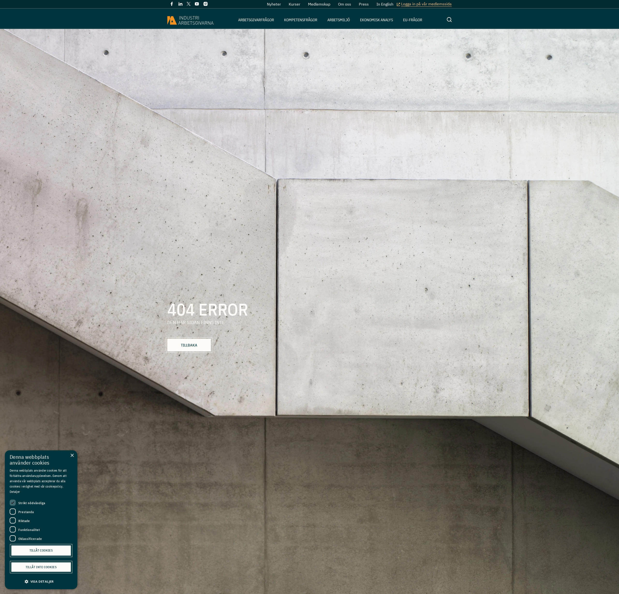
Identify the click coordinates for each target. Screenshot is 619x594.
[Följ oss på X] (189, 4)
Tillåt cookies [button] (41, 550)
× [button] (72, 455)
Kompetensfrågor (300, 19)
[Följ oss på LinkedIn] (180, 4)
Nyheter (274, 4)
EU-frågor (412, 19)
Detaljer (15, 492)
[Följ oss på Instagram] (205, 4)
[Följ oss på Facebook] (171, 4)
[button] (41, 582)
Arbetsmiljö (338, 19)
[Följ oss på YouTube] (196, 4)
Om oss (344, 4)
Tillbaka (189, 345)
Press (364, 4)
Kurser (294, 4)
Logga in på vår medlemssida (426, 3)
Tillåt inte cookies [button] (41, 567)
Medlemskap (319, 4)
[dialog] (41, 519)
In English (384, 4)
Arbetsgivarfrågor (256, 19)
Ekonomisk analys (376, 19)
